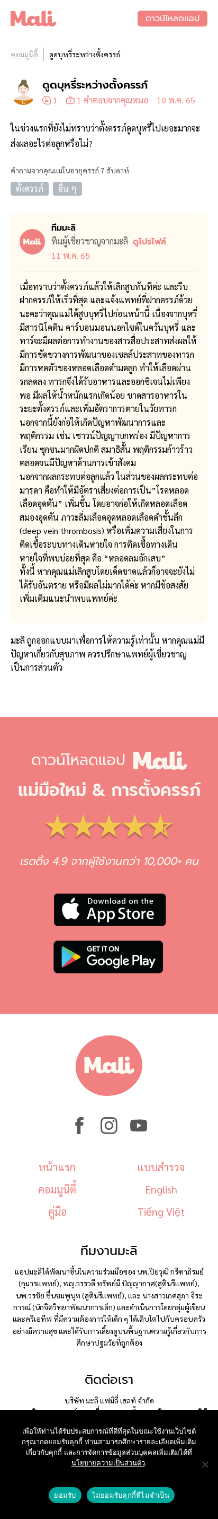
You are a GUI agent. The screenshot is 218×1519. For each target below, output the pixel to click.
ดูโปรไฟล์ (149, 241)
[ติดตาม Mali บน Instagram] (109, 1131)
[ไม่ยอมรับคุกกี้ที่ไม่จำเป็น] (204, 1464)
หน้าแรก (57, 1167)
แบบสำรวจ (161, 1167)
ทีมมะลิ (63, 228)
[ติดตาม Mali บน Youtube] (138, 1131)
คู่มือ (57, 1211)
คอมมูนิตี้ (24, 54)
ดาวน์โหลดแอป (172, 18)
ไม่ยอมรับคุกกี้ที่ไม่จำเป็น (130, 1495)
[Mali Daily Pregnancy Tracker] (74, 19)
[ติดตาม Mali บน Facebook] (79, 1131)
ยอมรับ (65, 1495)
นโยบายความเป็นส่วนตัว (108, 1463)
